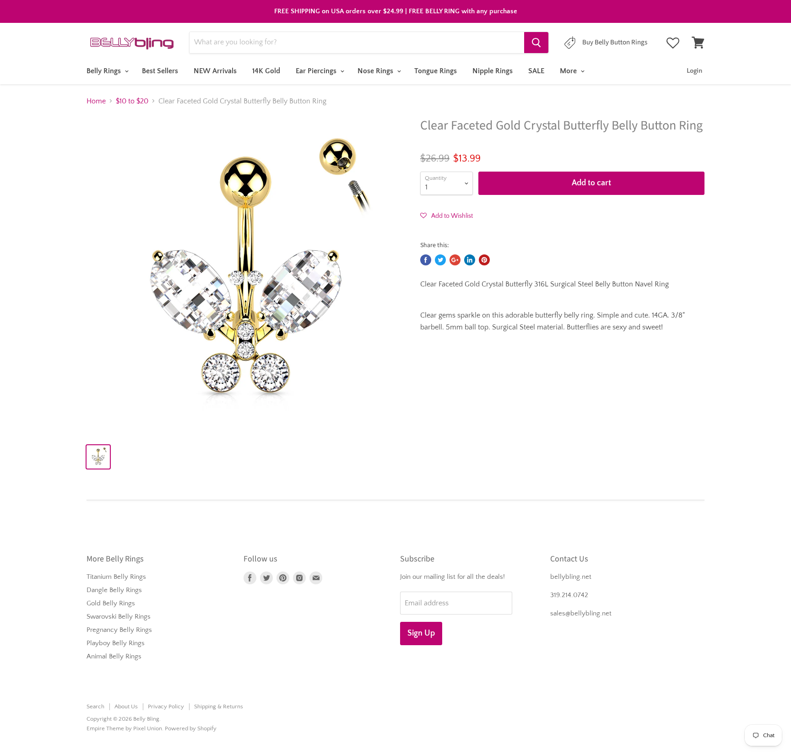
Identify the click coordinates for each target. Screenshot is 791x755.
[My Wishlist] (673, 43)
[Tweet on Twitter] (440, 259)
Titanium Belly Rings (116, 577)
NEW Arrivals (215, 71)
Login (694, 71)
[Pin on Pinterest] (484, 259)
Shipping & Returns (218, 706)
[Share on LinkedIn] (469, 259)
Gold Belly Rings (111, 603)
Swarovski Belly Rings (119, 616)
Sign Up (421, 633)
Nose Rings (376, 71)
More (569, 71)
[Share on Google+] (455, 259)
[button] (446, 215)
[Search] (536, 42)
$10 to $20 (132, 101)
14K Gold (266, 71)
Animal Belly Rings (114, 656)
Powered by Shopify (191, 728)
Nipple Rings (492, 71)
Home (96, 101)
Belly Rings (105, 71)
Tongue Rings (435, 71)
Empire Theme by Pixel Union (124, 728)
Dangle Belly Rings (114, 590)
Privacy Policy (166, 706)
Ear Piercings (317, 71)
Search (95, 706)
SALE (536, 71)
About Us (126, 706)
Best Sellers (160, 71)
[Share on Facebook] (425, 259)
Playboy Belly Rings (116, 643)
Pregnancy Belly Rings (119, 630)
